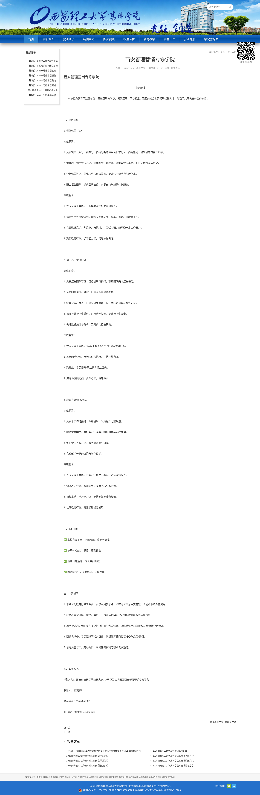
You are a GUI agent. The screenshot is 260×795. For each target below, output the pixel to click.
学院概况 (48, 39)
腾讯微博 (234, 786)
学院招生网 (103, 777)
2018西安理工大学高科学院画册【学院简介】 (87, 761)
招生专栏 (129, 39)
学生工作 (169, 39)
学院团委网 (133, 777)
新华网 (67, 777)
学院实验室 (113, 777)
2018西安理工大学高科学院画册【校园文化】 (174, 761)
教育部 (39, 777)
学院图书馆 (123, 777)
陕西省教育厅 (58, 777)
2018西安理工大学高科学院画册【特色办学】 (87, 765)
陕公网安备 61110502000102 (97, 790)
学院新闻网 (93, 777)
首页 (31, 39)
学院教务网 (143, 777)
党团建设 (68, 39)
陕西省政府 (47, 777)
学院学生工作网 (155, 777)
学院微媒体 (211, 39)
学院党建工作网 (168, 777)
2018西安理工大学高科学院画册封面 (170, 751)
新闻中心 (88, 39)
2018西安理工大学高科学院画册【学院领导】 (87, 756)
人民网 (74, 777)
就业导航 (189, 39)
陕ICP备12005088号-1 (123, 790)
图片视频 (109, 39)
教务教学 (149, 39)
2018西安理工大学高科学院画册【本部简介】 (174, 756)
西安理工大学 (83, 777)
